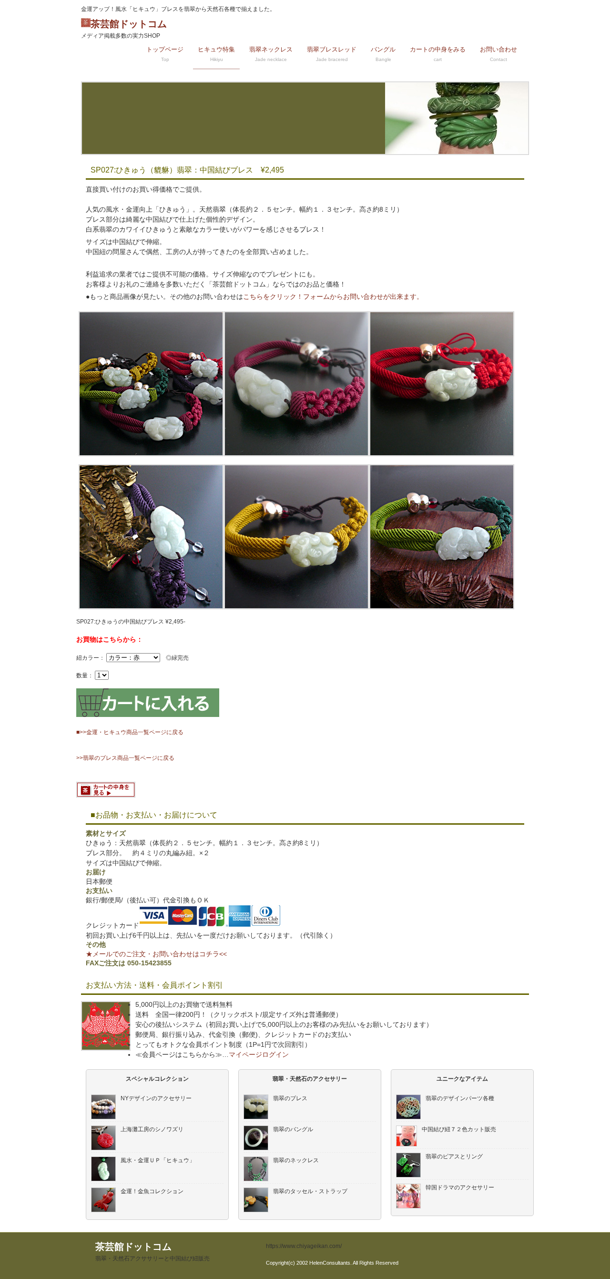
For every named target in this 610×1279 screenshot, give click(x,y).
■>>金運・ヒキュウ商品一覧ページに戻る (129, 732)
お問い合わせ (498, 54)
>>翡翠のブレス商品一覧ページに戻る (125, 758)
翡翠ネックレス (271, 54)
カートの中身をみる (438, 54)
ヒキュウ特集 (216, 54)
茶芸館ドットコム (124, 29)
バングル (383, 54)
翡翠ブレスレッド (331, 54)
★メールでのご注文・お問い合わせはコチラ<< (156, 954)
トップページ (164, 54)
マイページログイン (259, 1054)
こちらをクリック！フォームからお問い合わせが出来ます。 (333, 296)
